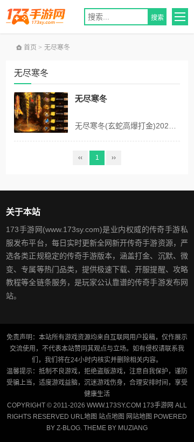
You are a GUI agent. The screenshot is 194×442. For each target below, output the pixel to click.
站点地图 (111, 416)
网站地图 (139, 416)
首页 (29, 47)
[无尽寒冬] (41, 112)
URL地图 (84, 416)
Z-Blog (68, 428)
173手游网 (42, 17)
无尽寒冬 (91, 98)
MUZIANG (133, 428)
